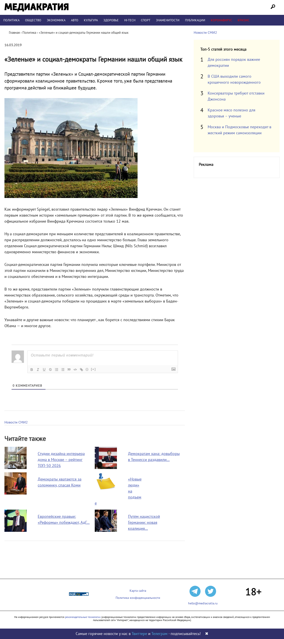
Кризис (243, 20)
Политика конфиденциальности (138, 598)
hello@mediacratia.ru (203, 603)
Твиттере (139, 633)
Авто (74, 20)
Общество (33, 20)
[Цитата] (69, 369)
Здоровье (111, 20)
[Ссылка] (81, 369)
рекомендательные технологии (83, 617)
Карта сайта (138, 591)
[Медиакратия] (36, 7)
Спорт (145, 20)
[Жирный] (32, 369)
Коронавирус (221, 20)
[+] (93, 369)
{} (87, 369)
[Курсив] (38, 369)
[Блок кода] (75, 369)
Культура (91, 20)
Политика (11, 20)
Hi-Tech (129, 20)
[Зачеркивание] (50, 369)
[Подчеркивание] (44, 369)
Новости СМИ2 (16, 422)
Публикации (195, 20)
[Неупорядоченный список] (63, 369)
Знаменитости (167, 20)
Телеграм (159, 633)
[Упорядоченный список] (56, 369)
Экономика (56, 20)
